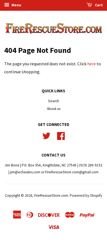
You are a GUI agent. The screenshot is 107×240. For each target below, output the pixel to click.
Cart (98, 4)
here (91, 63)
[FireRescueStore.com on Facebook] (61, 135)
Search (53, 101)
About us (53, 108)
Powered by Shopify (86, 195)
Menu (16, 4)
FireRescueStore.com (51, 195)
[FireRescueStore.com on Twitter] (46, 135)
